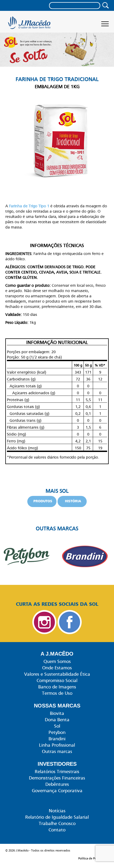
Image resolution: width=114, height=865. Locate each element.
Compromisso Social (57, 680)
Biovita (57, 713)
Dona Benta (57, 719)
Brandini (57, 738)
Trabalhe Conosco (57, 823)
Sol (57, 726)
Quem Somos (57, 661)
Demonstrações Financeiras (57, 778)
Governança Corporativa (57, 790)
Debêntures (57, 784)
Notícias (57, 810)
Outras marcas (57, 751)
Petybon (57, 732)
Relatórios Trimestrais (57, 771)
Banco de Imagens (57, 686)
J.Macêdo (30, 24)
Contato (57, 829)
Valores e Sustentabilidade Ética (57, 674)
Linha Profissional (57, 745)
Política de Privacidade (93, 858)
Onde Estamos (57, 667)
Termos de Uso (57, 693)
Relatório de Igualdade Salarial (57, 817)
